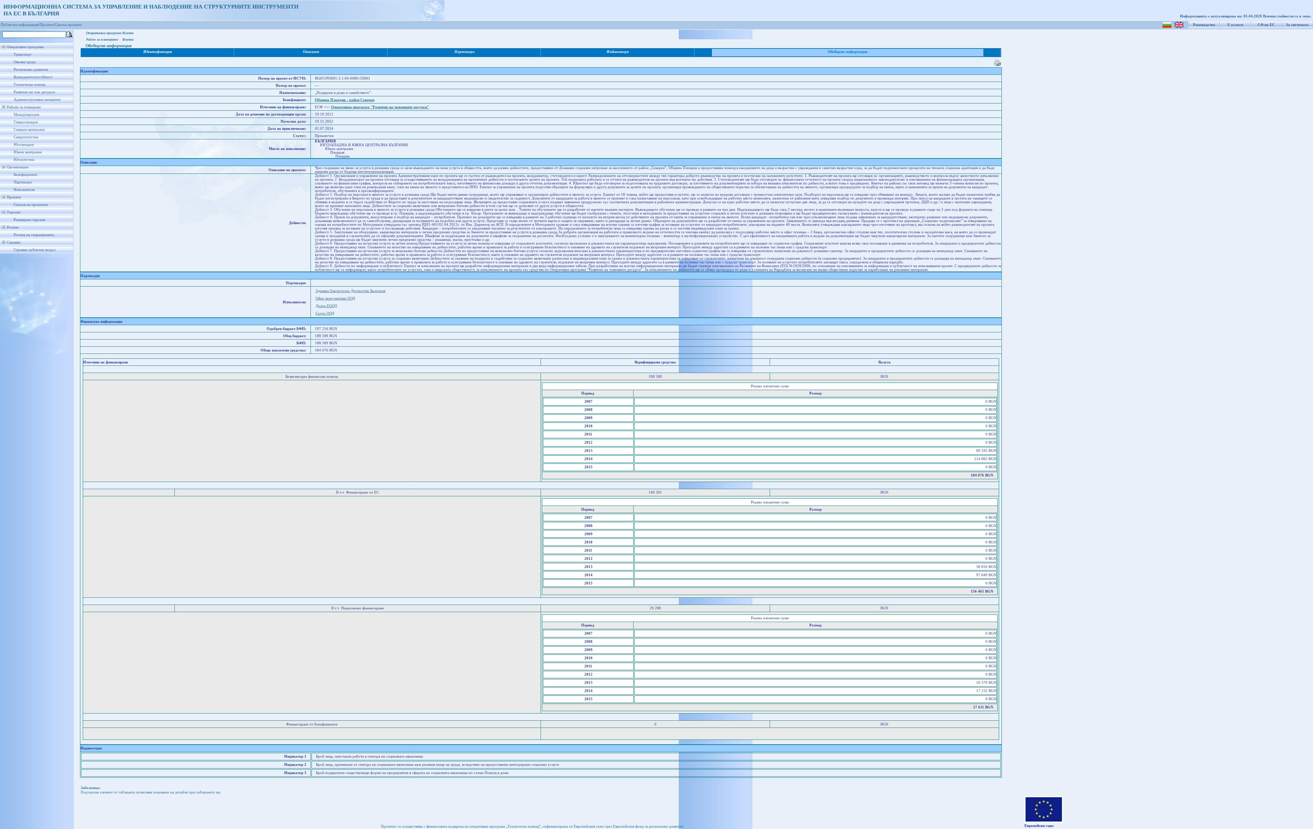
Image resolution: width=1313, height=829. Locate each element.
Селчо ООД (325, 313)
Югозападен (24, 145)
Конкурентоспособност (33, 77)
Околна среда (25, 62)
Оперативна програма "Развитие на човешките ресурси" (380, 107)
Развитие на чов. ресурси (34, 92)
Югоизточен (24, 160)
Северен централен (29, 130)
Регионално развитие (31, 69)
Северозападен (26, 122)
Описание (311, 52)
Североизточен (26, 137)
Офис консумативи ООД (335, 298)
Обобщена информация (847, 52)
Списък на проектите (31, 205)
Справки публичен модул (34, 250)
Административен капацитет (37, 99)
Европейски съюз (1038, 826)
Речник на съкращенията (34, 235)
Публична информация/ (20, 25)
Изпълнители (24, 190)
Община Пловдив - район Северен (344, 100)
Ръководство (1204, 25)
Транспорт (22, 54)
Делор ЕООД (326, 306)
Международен (26, 114)
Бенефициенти (25, 175)
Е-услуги (1235, 25)
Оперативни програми (25, 47)
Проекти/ (47, 25)
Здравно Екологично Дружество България (350, 291)
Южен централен (28, 152)
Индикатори (618, 52)
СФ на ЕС (1266, 25)
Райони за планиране (24, 107)
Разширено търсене (29, 220)
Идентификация (157, 52)
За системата (1297, 25)
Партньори (23, 182)
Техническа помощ (29, 84)
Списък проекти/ (68, 25)
